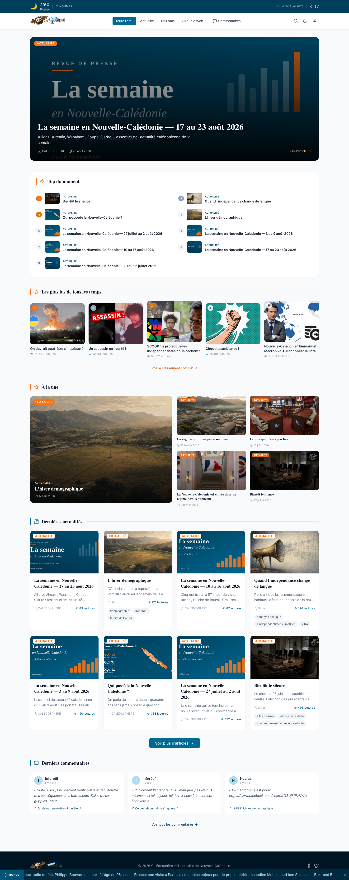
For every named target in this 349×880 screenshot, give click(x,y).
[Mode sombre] (305, 21)
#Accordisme (265, 716)
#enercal (141, 611)
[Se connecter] (314, 21)
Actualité (147, 21)
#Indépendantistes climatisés (276, 624)
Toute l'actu (124, 21)
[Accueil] (47, 21)
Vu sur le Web (192, 21)
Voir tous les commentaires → (174, 824)
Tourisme (167, 21)
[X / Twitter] (317, 6)
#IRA (305, 624)
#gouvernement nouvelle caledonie (280, 723)
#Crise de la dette (292, 716)
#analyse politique (269, 617)
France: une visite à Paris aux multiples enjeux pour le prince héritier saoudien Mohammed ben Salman (201, 874)
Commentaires (229, 21)
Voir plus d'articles (172, 743)
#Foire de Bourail (121, 618)
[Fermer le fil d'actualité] (344, 875)
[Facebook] (311, 6)
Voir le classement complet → (174, 368)
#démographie (119, 611)
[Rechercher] (295, 21)
